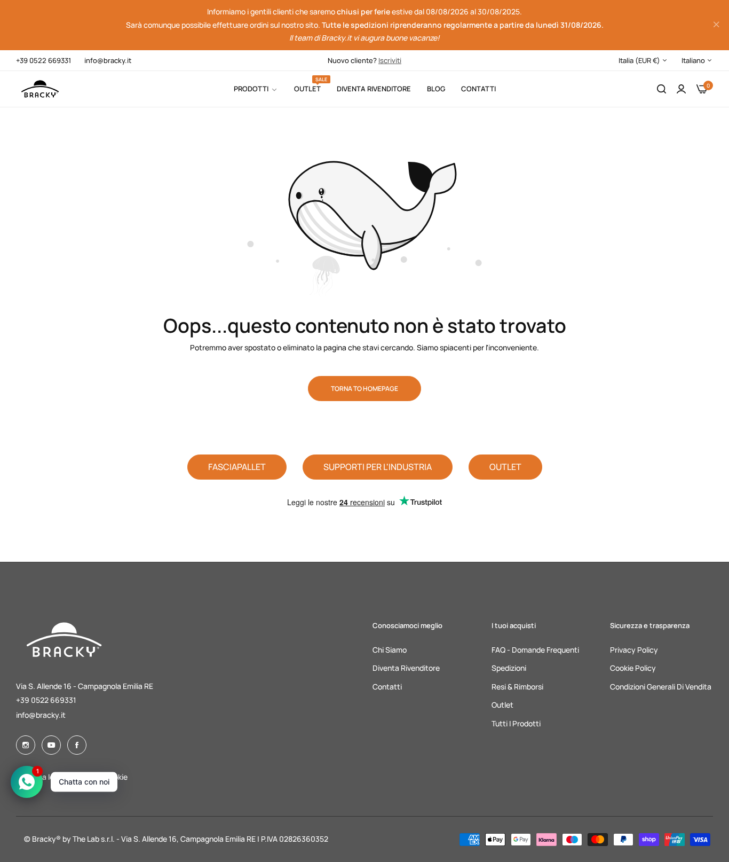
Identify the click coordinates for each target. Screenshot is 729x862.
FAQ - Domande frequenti (535, 650)
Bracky (44, 839)
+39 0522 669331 (46, 700)
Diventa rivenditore (406, 668)
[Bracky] (40, 89)
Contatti (387, 686)
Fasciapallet (237, 467)
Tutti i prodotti (516, 723)
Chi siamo (390, 650)
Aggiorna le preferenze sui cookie (72, 777)
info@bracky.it (41, 715)
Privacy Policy (634, 650)
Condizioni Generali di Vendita (660, 686)
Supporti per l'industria (377, 467)
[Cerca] (661, 89)
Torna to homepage (364, 388)
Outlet (505, 467)
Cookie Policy (633, 668)
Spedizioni (509, 668)
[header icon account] (681, 89)
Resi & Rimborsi (517, 686)
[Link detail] (25, 745)
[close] (716, 25)
